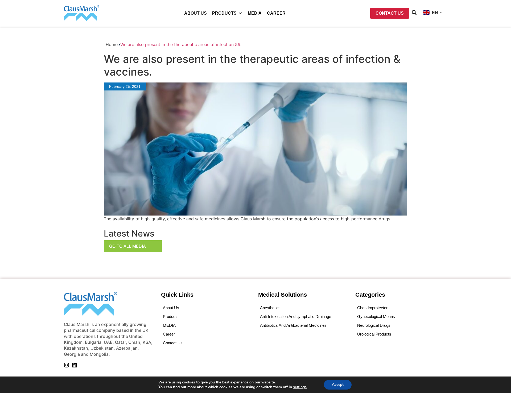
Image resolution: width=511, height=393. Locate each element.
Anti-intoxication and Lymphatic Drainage (295, 316)
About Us (195, 13)
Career (276, 13)
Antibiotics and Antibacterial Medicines (293, 325)
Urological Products (374, 334)
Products (224, 13)
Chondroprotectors (373, 307)
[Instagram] (66, 365)
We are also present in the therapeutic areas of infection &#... (182, 44)
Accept (338, 384)
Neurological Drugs (373, 325)
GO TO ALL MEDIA (127, 246)
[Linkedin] (74, 365)
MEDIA (255, 13)
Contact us (173, 343)
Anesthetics (270, 307)
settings (300, 387)
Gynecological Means (376, 316)
